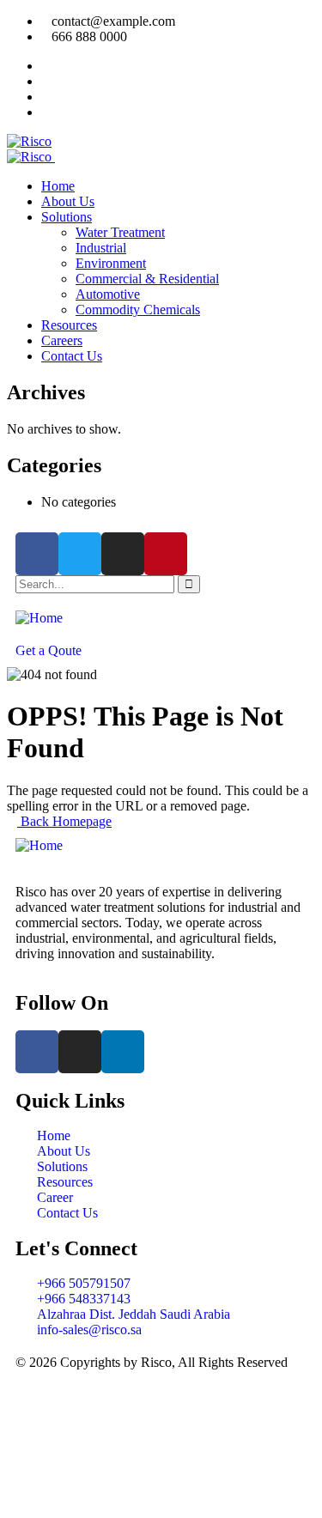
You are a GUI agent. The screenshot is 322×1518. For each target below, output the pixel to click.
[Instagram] (122, 553)
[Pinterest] (165, 553)
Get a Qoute (48, 650)
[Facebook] (36, 553)
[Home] (39, 617)
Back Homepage (64, 821)
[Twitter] (79, 553)
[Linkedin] (122, 1051)
